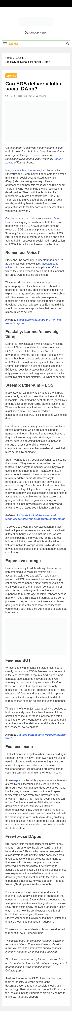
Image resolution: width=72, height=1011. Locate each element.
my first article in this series (24, 170)
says (8, 347)
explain (17, 780)
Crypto (11, 75)
